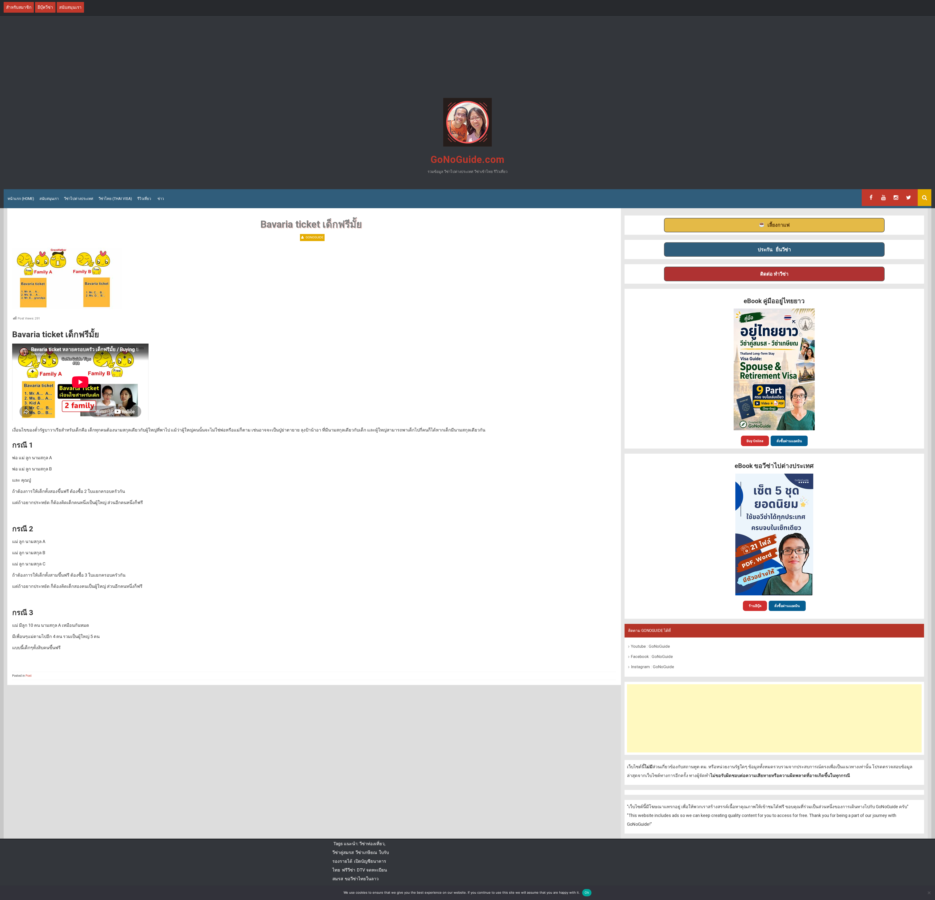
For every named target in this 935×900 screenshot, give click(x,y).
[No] (928, 892)
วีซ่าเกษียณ (366, 852)
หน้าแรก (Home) (21, 199)
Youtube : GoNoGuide (650, 646)
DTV (361, 869)
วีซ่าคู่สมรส (343, 852)
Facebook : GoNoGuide (652, 656)
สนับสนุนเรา (49, 199)
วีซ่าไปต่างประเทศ (78, 199)
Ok (587, 892)
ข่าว (161, 199)
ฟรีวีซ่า (348, 869)
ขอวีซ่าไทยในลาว (362, 878)
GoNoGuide (314, 237)
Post (29, 675)
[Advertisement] (467, 58)
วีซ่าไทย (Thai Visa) (115, 199)
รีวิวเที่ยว (144, 199)
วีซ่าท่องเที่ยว (371, 843)
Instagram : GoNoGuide (652, 666)
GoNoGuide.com (467, 159)
